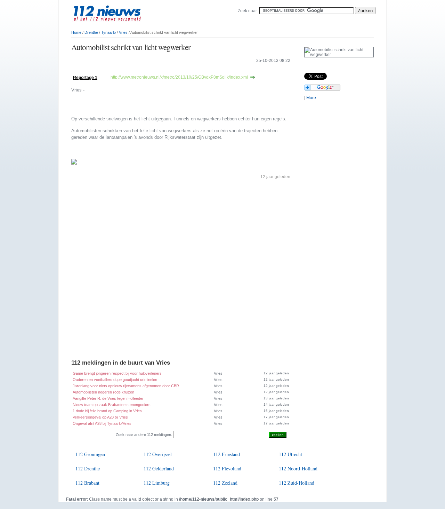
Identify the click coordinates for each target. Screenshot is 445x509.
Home (76, 32)
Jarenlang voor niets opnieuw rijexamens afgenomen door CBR (126, 386)
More (311, 97)
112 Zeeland (225, 482)
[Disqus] (180, 271)
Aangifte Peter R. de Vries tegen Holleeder (108, 398)
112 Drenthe (87, 468)
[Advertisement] (152, 70)
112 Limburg (157, 482)
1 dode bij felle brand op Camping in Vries (107, 411)
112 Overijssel (158, 454)
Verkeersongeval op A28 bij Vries (100, 417)
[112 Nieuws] (118, 24)
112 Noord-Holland (298, 468)
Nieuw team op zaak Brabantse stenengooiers (112, 405)
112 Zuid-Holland (296, 482)
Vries (123, 32)
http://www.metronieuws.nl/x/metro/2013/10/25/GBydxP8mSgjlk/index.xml (179, 77)
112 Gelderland (159, 468)
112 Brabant (87, 482)
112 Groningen (90, 454)
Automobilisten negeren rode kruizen (103, 392)
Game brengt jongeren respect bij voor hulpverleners (117, 373)
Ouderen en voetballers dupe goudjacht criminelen (115, 379)
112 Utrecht (290, 454)
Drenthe (91, 32)
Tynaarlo (108, 32)
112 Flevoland (227, 468)
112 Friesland (226, 454)
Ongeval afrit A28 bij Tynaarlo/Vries (102, 423)
